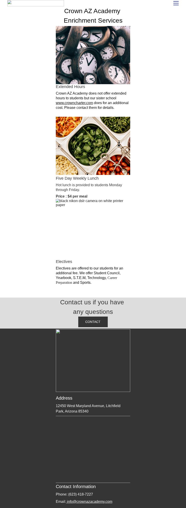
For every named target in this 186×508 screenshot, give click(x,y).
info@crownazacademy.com (89, 501)
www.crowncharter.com (74, 103)
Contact (92, 322)
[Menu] (176, 3)
